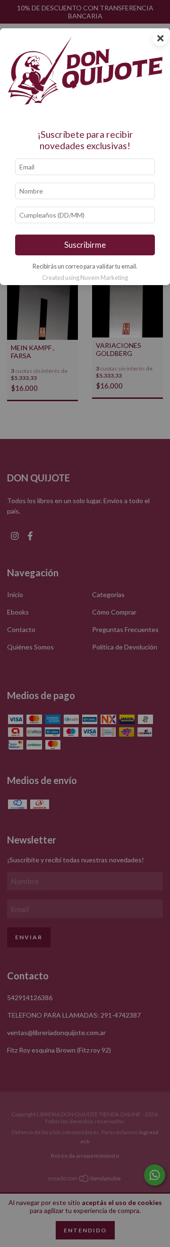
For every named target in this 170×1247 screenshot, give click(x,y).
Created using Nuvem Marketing (85, 277)
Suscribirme (85, 245)
